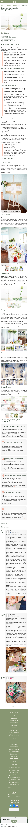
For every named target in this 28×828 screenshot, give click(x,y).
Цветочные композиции (14, 751)
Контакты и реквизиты (14, 732)
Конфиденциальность (14, 735)
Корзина (4, 826)
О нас (14, 715)
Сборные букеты (14, 746)
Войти (3, 824)
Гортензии (14, 761)
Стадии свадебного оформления (9, 41)
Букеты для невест (14, 752)
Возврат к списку (4, 523)
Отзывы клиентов (7, 527)
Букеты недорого (14, 756)
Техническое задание (7, 34)
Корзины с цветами (14, 747)
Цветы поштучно (14, 741)
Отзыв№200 (3, 615)
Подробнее (9, 819)
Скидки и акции (14, 723)
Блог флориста (14, 718)
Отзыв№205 (3, 677)
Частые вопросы (14, 722)
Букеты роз (14, 742)
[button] (26, 175)
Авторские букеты (14, 754)
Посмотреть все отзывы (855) (7, 706)
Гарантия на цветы (14, 730)
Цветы (14, 738)
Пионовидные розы (14, 758)
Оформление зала (6, 36)
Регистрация (9, 824)
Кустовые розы (14, 759)
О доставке (14, 728)
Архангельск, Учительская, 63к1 (14, 794)
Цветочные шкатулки (14, 749)
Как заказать (14, 725)
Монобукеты (14, 744)
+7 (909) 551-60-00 (14, 802)
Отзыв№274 (3, 531)
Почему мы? (14, 716)
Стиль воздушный (6, 33)
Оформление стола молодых (9, 37)
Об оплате (14, 727)
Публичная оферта (14, 733)
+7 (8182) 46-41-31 (14, 800)
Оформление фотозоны (7, 39)
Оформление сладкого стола (8, 40)
